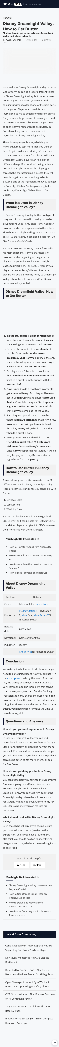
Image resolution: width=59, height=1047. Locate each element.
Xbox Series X (41, 615)
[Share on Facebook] (28, 81)
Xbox (25, 615)
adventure (42, 604)
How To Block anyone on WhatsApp (28, 572)
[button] (55, 1043)
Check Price (25, 651)
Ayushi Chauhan (13, 39)
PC (20, 610)
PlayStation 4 (30, 610)
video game (14, 678)
